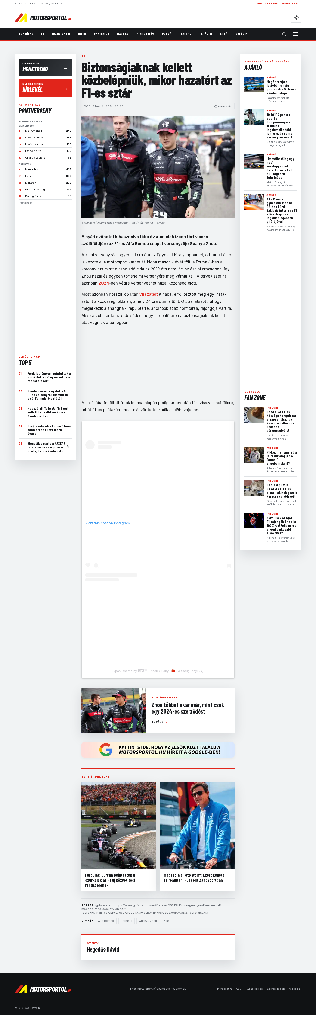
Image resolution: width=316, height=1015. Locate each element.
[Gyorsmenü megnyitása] (295, 34)
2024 (104, 283)
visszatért (148, 294)
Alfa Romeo (106, 920)
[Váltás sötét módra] (296, 18)
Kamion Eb (101, 34)
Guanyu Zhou (148, 920)
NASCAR (122, 34)
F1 (42, 34)
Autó (224, 34)
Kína (167, 920)
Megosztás (225, 106)
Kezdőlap (26, 34)
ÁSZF (239, 988)
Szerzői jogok (276, 988)
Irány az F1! (61, 34)
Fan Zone (186, 34)
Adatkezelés (255, 988)
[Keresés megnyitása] (284, 34)
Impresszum (224, 988)
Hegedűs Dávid (92, 106)
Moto (82, 34)
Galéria (241, 34)
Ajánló (206, 34)
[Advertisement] (45, 277)
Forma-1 (126, 920)
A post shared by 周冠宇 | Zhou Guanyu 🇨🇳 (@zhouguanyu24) (158, 671)
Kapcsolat (295, 988)
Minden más (145, 34)
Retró (167, 34)
